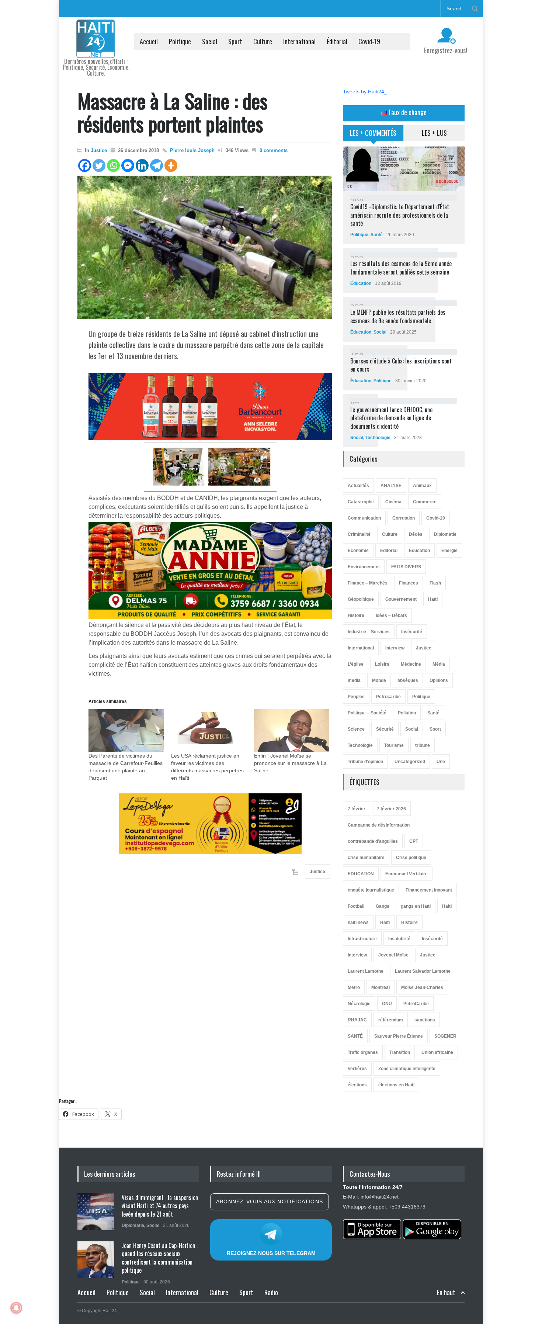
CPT (413, 841)
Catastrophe (361, 501)
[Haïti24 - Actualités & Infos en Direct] (96, 49)
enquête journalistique (371, 890)
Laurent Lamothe (365, 971)
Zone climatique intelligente (406, 1068)
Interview (394, 648)
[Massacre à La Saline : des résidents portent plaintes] (204, 247)
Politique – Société (367, 713)
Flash (435, 583)
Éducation (360, 283)
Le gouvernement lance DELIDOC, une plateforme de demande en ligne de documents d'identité (391, 418)
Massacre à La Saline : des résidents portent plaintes (172, 111)
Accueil (149, 41)
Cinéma (393, 501)
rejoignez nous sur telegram (271, 1253)
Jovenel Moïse (393, 955)
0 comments (274, 150)
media (354, 680)
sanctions (424, 1020)
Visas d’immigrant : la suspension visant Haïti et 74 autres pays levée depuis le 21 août (160, 1205)
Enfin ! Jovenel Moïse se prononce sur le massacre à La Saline (290, 763)
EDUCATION (361, 873)
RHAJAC (357, 1020)
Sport (235, 41)
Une (441, 761)
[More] (170, 165)
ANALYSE (391, 485)
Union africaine (437, 1052)
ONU (387, 1003)
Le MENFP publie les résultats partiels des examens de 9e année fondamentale (397, 316)
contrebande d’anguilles (373, 841)
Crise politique (411, 857)
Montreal (380, 987)
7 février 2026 (391, 808)
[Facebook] (84, 165)
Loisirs (382, 664)
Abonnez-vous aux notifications (269, 1201)
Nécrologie (359, 1003)
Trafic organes (363, 1052)
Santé (377, 234)
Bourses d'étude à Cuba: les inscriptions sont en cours (401, 364)
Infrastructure (362, 938)
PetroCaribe (416, 1003)
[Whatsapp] (113, 165)
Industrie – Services (369, 631)
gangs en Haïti (416, 906)
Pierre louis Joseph (192, 150)
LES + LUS (434, 133)
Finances (408, 583)
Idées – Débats (391, 615)
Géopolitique (361, 599)
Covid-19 (369, 41)
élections (357, 1084)
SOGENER (445, 1036)
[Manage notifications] (16, 1308)
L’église (356, 664)
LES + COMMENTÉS (373, 133)
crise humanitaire (366, 857)
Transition (399, 1052)
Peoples (356, 696)
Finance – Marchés (368, 583)
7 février (356, 808)
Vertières (357, 1068)
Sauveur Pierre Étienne (398, 1036)
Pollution (407, 713)
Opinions (439, 680)
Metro (354, 987)
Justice (99, 150)
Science (356, 729)
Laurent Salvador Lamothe (423, 971)
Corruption (403, 518)
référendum (390, 1020)
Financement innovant (429, 890)
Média (438, 664)
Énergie (449, 550)
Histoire (356, 615)
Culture (262, 41)
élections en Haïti (396, 1084)
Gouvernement (401, 599)
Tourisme (394, 745)
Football (356, 906)
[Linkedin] (142, 165)
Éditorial (337, 41)
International (299, 41)
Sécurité (385, 729)
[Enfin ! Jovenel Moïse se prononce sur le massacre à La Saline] (291, 730)
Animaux (422, 485)
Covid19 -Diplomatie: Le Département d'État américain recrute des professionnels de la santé (399, 215)
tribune (422, 745)
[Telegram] (156, 165)
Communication (364, 518)
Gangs (382, 906)
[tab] (373, 135)
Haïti (433, 599)
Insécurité (411, 631)
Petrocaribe (388, 696)
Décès (416, 534)
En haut (446, 1292)
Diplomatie (445, 534)
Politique (180, 41)
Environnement (364, 566)
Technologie (377, 437)
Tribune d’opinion (365, 761)
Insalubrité (399, 938)
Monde (379, 680)
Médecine (411, 664)
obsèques (407, 680)
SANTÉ (355, 1036)
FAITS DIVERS (406, 566)
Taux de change (407, 112)
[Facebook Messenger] (127, 165)
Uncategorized (410, 761)
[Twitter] (99, 165)
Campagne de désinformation (379, 825)
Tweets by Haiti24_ (365, 91)
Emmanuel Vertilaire (406, 873)
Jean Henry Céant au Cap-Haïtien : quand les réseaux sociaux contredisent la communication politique (160, 1258)
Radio (271, 1292)
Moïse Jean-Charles (422, 987)
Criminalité (359, 534)
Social (209, 41)
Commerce (425, 501)
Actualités (358, 485)
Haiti (447, 906)
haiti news (358, 922)
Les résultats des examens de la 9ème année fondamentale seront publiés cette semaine (401, 267)
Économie (358, 550)
